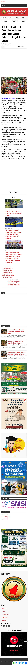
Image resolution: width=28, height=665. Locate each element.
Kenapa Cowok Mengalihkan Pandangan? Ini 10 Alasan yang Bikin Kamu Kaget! (16, 353)
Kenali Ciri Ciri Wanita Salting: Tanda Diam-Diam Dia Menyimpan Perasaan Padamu (15, 331)
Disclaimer (5, 617)
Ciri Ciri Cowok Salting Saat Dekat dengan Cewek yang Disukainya (15, 342)
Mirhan (10, 43)
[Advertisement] (12, 63)
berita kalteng (5, 43)
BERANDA (3, 18)
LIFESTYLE (11, 18)
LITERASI (24, 21)
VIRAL (17, 18)
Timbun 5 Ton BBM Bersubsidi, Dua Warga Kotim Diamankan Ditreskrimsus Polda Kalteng (13, 234)
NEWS (23, 18)
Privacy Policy (5, 614)
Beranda (3, 1)
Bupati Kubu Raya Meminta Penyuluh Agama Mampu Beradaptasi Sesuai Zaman (14, 283)
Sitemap (4, 620)
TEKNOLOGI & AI (15, 21)
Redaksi (4, 608)
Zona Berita (4, 514)
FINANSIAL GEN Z (5, 21)
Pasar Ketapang (5, 516)
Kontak (4, 611)
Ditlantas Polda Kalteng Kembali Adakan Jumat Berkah (13, 213)
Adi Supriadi (4, 519)
